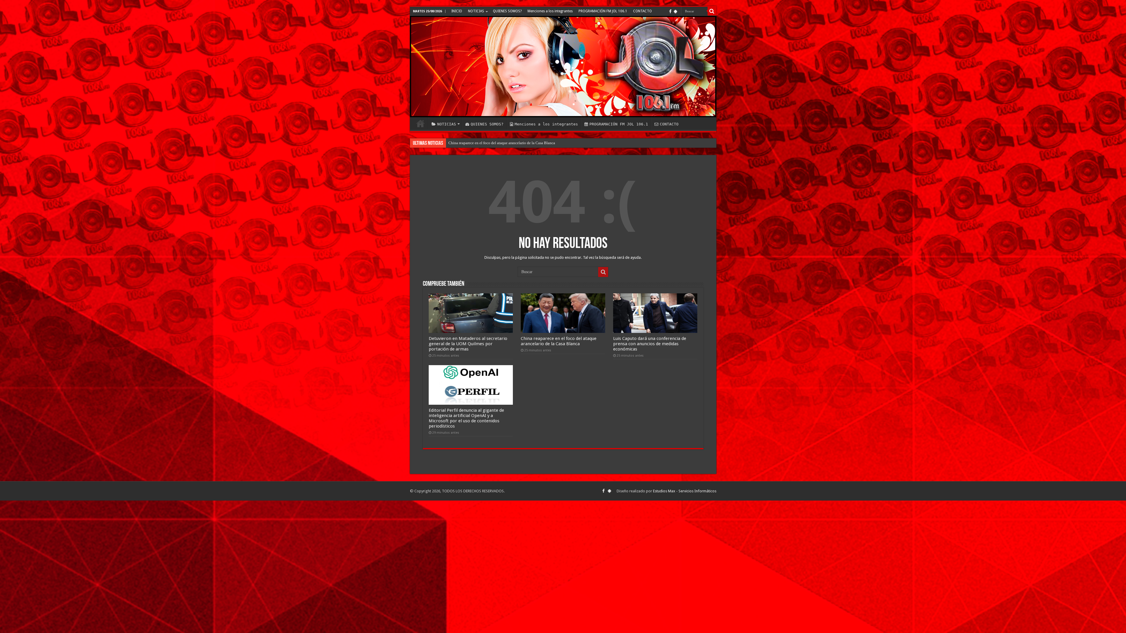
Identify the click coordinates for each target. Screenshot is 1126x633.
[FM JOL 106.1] (563, 66)
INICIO (456, 11)
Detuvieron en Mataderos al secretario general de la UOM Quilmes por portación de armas (468, 344)
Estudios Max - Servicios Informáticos (684, 491)
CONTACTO (642, 11)
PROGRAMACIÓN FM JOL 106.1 (603, 11)
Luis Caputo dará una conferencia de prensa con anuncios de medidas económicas (649, 344)
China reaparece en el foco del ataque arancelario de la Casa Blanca (558, 341)
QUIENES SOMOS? (507, 11)
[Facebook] (670, 11)
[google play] (675, 11)
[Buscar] (712, 11)
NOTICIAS (476, 11)
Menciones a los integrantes (550, 11)
